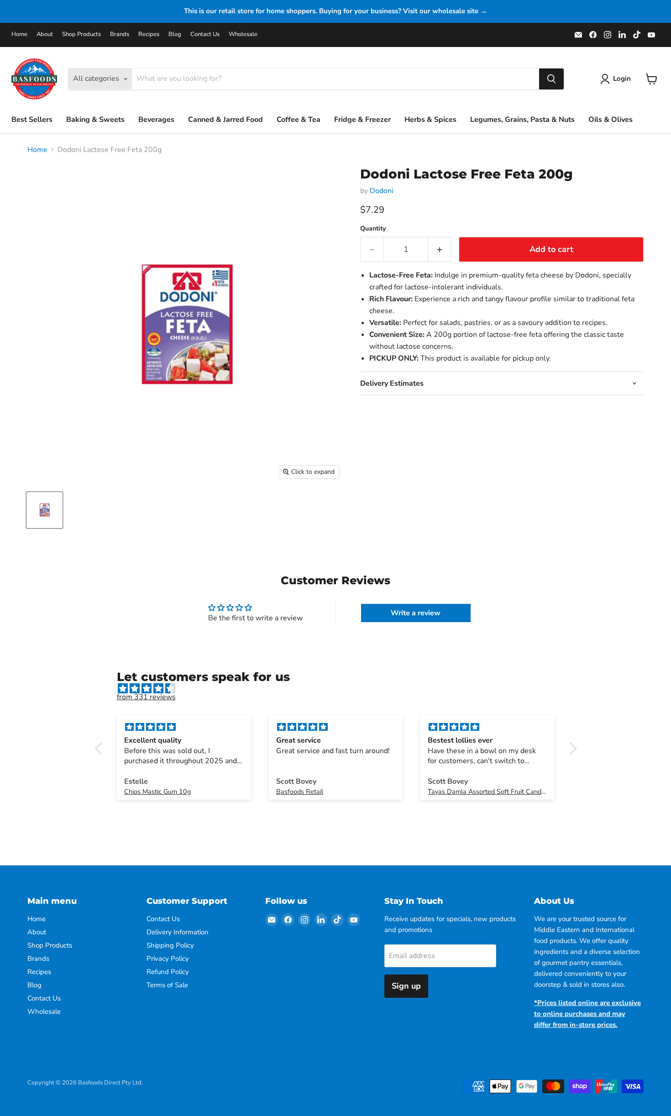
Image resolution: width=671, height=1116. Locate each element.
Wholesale (243, 34)
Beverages (156, 120)
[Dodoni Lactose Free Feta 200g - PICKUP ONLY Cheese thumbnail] (44, 510)
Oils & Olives (610, 120)
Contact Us (205, 34)
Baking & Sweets (95, 120)
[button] (100, 748)
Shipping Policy (170, 945)
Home (19, 34)
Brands (119, 34)
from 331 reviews (146, 697)
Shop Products (81, 34)
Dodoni (381, 191)
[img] (340, 688)
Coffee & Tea (298, 120)
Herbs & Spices (430, 120)
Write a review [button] (415, 613)
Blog (174, 34)
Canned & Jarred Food (225, 120)
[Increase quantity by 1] (439, 249)
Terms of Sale (167, 985)
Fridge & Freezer (362, 120)
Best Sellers (31, 120)
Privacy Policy (168, 958)
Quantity (373, 228)
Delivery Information (178, 932)
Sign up (406, 985)
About (45, 34)
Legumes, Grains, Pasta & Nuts (522, 120)
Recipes (148, 34)
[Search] (551, 78)
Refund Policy (168, 971)
